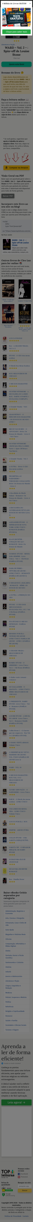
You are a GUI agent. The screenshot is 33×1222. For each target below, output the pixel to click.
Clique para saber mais (16, 32)
